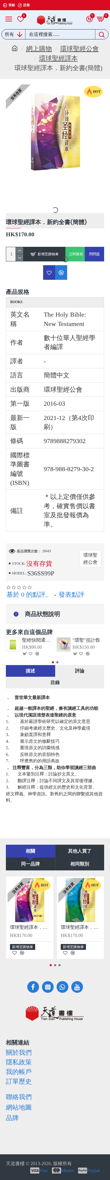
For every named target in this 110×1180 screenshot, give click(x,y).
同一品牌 (30, 863)
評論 (79, 670)
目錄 (55, 682)
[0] (20, 19)
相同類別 (79, 863)
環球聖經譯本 (58, 58)
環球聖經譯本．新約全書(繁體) (31, 927)
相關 (30, 850)
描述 (30, 670)
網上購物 (39, 48)
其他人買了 (80, 850)
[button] (53, 662)
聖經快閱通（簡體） (38, 640)
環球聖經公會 (79, 48)
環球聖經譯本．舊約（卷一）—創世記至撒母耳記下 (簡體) (82, 927)
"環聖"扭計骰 (86, 640)
